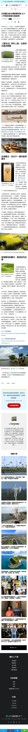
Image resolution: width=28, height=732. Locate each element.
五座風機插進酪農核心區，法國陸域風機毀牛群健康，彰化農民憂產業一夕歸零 (13, 619)
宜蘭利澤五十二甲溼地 (7, 26)
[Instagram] (11, 722)
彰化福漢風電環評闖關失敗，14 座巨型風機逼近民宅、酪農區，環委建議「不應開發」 (13, 597)
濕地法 (13, 383)
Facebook (14, 705)
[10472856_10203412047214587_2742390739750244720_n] (14, 250)
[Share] (10, 730)
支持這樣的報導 (14, 405)
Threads (14, 703)
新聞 (14, 682)
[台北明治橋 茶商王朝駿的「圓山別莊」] (14, 122)
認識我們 (14, 660)
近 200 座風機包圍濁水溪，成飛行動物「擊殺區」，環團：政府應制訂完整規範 (13, 477)
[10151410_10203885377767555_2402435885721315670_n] (14, 152)
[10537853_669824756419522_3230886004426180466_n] (14, 366)
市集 (14, 684)
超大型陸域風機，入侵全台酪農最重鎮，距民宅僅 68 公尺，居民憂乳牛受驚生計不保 (13, 640)
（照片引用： (23, 129)
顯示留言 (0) (13, 647)
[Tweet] (3, 730)
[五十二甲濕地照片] (7, 50)
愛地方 (10, 18)
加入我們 (14, 665)
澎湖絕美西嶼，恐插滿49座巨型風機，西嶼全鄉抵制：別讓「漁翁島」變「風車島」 (13, 572)
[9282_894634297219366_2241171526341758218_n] (7, 264)
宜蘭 (8, 383)
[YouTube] (14, 722)
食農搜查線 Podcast (14, 688)
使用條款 (14, 667)
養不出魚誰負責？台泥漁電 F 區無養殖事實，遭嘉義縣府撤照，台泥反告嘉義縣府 (13, 547)
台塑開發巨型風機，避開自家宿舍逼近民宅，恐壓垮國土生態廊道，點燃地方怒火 (13, 503)
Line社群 (14, 700)
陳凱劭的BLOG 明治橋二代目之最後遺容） (12, 131)
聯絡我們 (14, 663)
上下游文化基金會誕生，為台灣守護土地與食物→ (14, 1)
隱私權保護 (14, 669)
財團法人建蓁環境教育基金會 (13, 373)
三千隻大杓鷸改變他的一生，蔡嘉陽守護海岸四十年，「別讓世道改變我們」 (13, 526)
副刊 (14, 686)
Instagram (14, 707)
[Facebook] (8, 722)
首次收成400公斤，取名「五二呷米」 (20, 180)
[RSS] (16, 722)
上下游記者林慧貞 (4, 18)
